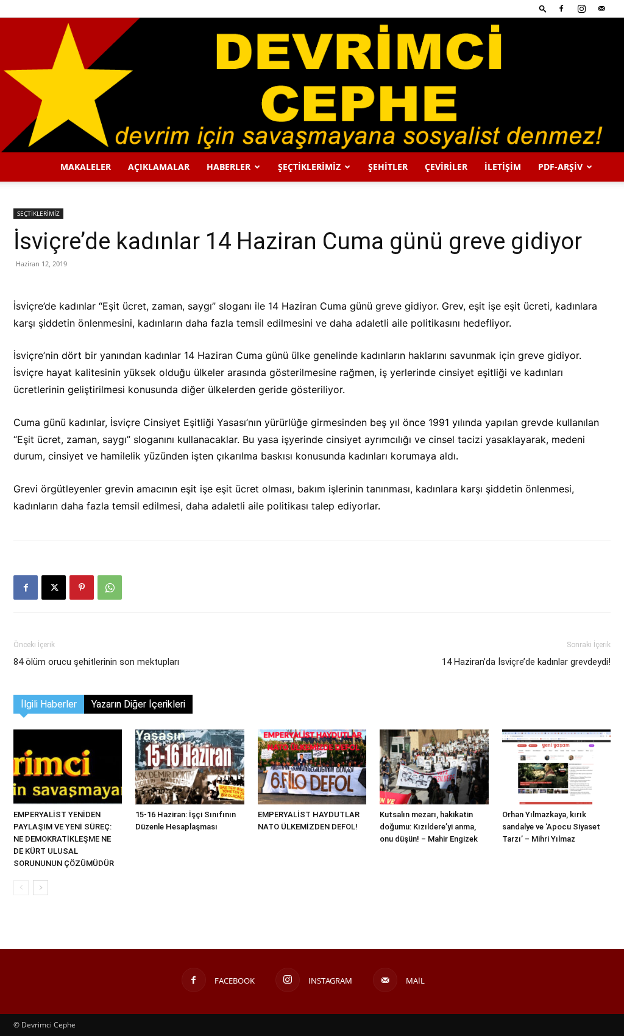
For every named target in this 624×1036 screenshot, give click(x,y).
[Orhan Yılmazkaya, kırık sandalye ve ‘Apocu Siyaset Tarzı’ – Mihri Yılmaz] (556, 766)
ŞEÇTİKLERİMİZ (309, 166)
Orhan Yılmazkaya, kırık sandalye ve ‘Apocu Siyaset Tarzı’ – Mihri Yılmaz (551, 826)
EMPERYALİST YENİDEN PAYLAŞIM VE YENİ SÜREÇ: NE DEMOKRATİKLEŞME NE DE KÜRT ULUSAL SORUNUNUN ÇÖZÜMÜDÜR (63, 839)
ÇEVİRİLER (446, 166)
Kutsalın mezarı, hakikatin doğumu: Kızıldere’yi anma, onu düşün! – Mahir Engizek (429, 826)
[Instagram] (581, 8)
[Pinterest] (81, 587)
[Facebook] (561, 8)
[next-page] (40, 887)
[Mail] (601, 8)
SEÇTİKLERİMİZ (38, 213)
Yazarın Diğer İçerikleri (138, 704)
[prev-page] (21, 887)
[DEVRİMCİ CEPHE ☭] (312, 85)
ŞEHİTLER (388, 166)
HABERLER (228, 166)
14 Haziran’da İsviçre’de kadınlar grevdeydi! (526, 661)
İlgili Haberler (49, 704)
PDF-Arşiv (560, 166)
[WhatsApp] (110, 587)
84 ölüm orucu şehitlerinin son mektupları (96, 661)
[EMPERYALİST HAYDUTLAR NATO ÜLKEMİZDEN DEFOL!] (312, 766)
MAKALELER (85, 166)
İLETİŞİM (502, 166)
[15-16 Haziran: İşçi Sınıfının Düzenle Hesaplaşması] (189, 766)
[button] (543, 8)
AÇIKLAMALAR (159, 166)
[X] (53, 587)
